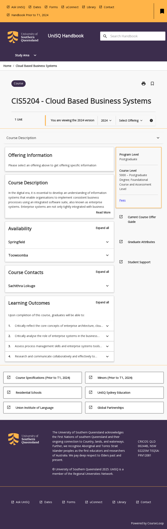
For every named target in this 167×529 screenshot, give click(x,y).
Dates (37, 7)
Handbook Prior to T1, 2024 (29, 15)
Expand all (102, 228)
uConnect (72, 7)
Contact (109, 7)
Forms (53, 7)
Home (7, 66)
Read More (103, 212)
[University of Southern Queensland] (23, 37)
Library (91, 7)
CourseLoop (155, 523)
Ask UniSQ (18, 7)
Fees (122, 200)
